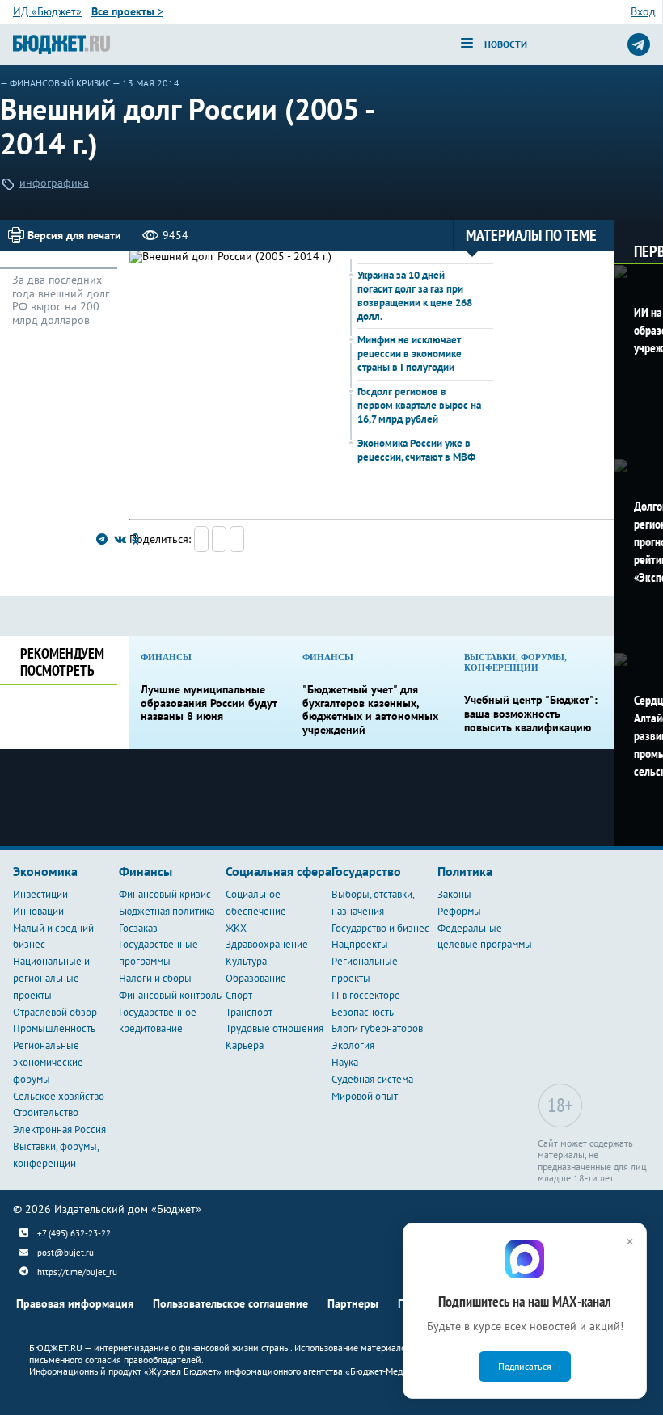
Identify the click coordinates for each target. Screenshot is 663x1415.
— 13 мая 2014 (145, 83)
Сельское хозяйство (58, 1096)
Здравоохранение (267, 944)
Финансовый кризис (60, 83)
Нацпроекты (360, 944)
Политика (464, 871)
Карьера (245, 1045)
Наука (345, 1062)
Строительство (45, 1112)
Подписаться (524, 1366)
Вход (643, 11)
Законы (454, 894)
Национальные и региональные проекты (51, 978)
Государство (366, 871)
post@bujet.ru (65, 1252)
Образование (256, 978)
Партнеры (352, 1303)
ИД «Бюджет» (47, 11)
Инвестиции (40, 894)
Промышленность (54, 1028)
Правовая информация (74, 1303)
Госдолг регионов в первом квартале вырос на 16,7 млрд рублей (419, 405)
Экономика (45, 871)
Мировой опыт (365, 1096)
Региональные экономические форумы (48, 1062)
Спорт (239, 995)
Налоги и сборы (155, 978)
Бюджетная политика (166, 911)
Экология (353, 1045)
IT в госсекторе (366, 995)
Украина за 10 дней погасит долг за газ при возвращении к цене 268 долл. (414, 295)
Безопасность (363, 1012)
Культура (246, 961)
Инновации (38, 911)
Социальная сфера (279, 871)
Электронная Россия (59, 1129)
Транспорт (249, 1012)
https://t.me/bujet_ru (77, 1272)
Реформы (459, 911)
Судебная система (372, 1079)
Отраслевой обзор (55, 1012)
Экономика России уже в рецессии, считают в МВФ (416, 450)
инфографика (54, 182)
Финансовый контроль (170, 995)
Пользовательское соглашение (230, 1303)
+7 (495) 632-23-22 (74, 1233)
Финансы (145, 871)
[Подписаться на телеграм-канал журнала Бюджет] (638, 44)
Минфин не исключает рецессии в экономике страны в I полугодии (409, 353)
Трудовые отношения (274, 1028)
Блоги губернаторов (377, 1028)
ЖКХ (236, 928)
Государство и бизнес (380, 928)
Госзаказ (138, 928)
